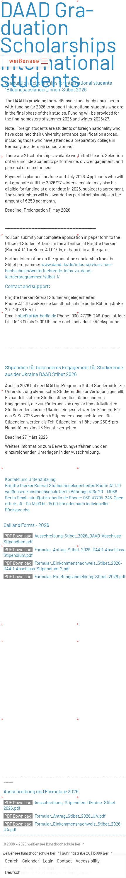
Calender (30, 860)
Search (11, 860)
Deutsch (13, 872)
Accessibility (88, 860)
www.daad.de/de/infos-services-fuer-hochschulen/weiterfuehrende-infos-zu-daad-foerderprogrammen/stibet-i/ (59, 270)
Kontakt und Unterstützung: (31, 479)
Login (48, 860)
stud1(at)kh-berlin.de (37, 315)
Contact (64, 860)
